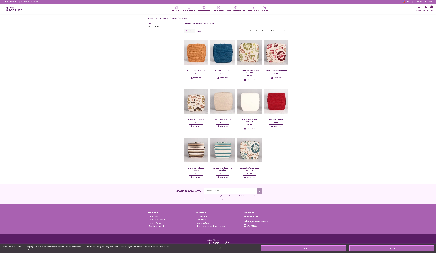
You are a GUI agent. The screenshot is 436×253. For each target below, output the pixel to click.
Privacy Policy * (219, 199)
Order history (203, 223)
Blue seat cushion (222, 70)
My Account (202, 216)
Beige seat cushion (223, 119)
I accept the (215, 199)
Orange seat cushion (196, 70)
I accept (392, 248)
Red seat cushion (276, 119)
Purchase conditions (158, 226)
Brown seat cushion (196, 119)
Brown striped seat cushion (196, 169)
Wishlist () (419, 2)
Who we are (34, 2)
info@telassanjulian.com (258, 221)
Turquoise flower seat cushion (249, 169)
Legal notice (154, 216)
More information (9, 250)
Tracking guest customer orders (211, 226)
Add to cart (197, 77)
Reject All (303, 248)
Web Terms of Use (157, 219)
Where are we (25, 2)
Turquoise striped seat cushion (222, 169)
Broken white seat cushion (249, 120)
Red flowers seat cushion (276, 70)
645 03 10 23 (252, 226)
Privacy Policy (155, 223)
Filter (190, 31)
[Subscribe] (259, 191)
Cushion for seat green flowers (249, 71)
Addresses (201, 219)
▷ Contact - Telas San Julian (10, 2)
